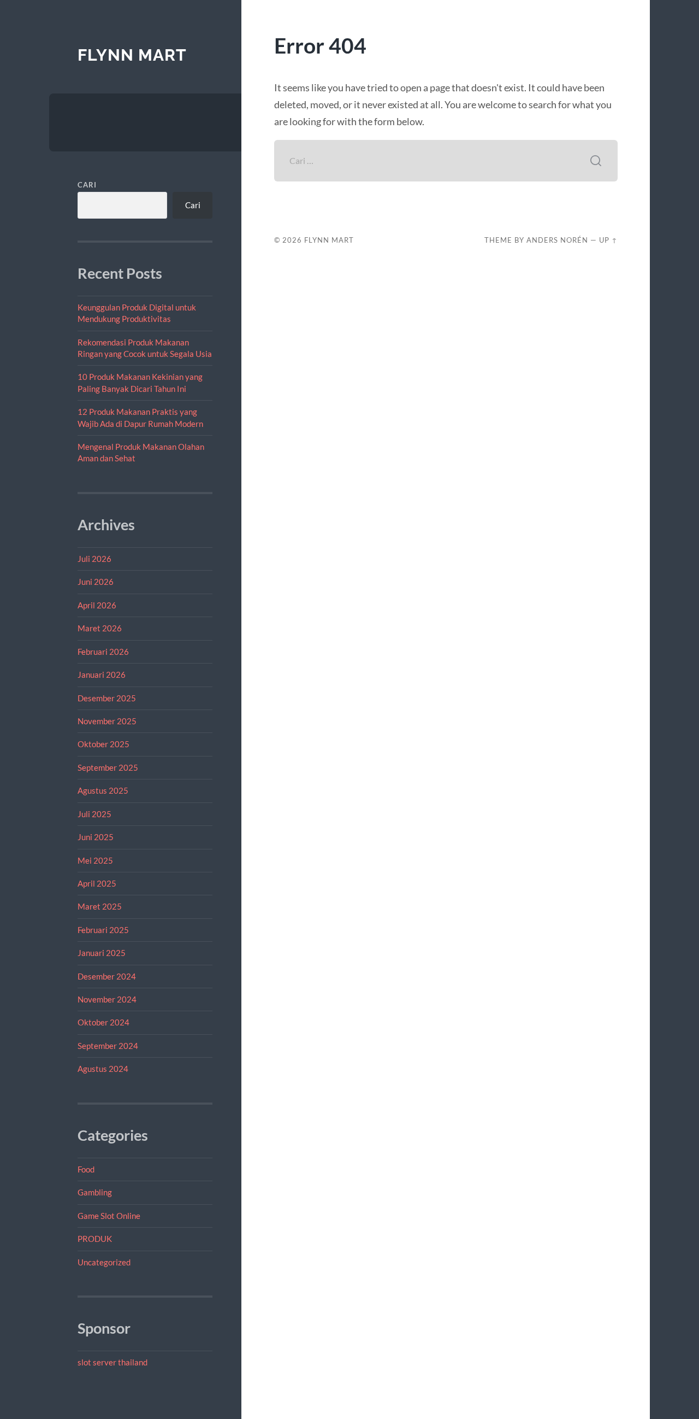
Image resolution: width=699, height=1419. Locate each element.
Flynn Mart (132, 54)
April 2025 (97, 883)
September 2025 (108, 767)
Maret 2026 (100, 628)
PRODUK (95, 1239)
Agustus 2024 (103, 1069)
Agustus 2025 (103, 790)
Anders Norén (557, 240)
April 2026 (97, 605)
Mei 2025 (95, 860)
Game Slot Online (109, 1216)
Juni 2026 (96, 582)
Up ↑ (608, 240)
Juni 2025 (96, 837)
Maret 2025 (100, 906)
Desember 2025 (107, 698)
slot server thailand (112, 1362)
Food (86, 1169)
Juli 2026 (94, 559)
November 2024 (107, 999)
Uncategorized (104, 1262)
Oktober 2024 (103, 1022)
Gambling (95, 1192)
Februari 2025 (103, 930)
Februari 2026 (103, 651)
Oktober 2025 (103, 744)
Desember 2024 (107, 976)
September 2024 (108, 1046)
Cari (87, 184)
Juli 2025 (94, 814)
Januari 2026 (102, 674)
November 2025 (107, 721)
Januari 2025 (102, 953)
